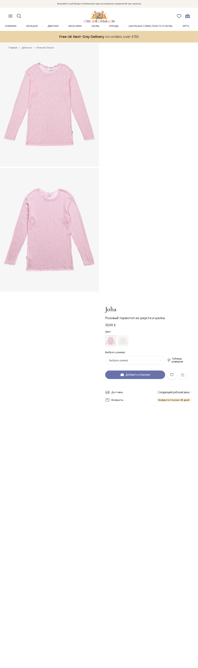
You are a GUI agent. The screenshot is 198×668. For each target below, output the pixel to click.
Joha (110, 309)
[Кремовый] (123, 340)
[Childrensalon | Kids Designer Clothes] (99, 15)
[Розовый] (110, 340)
